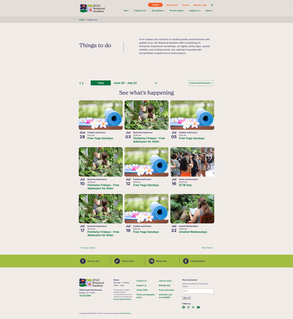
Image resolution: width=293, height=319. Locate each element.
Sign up (186, 298)
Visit (126, 10)
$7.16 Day (185, 185)
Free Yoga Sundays (100, 138)
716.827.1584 (85, 295)
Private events (176, 10)
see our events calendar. (123, 299)
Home (81, 20)
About (208, 10)
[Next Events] (83, 84)
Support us (194, 10)
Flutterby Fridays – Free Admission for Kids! (149, 140)
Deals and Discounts (200, 83)
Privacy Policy (125, 313)
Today (100, 83)
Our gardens (157, 10)
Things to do (139, 10)
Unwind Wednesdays (193, 232)
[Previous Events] (80, 84)
